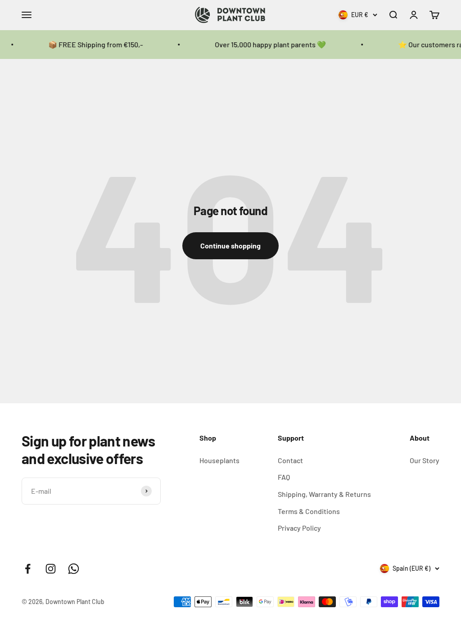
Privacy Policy (299, 527)
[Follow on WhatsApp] (74, 569)
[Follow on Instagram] (51, 569)
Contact (290, 460)
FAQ (284, 477)
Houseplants (219, 460)
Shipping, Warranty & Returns (324, 494)
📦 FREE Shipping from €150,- (88, 44)
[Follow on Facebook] (28, 569)
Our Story (424, 460)
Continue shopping (230, 245)
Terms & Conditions (309, 511)
